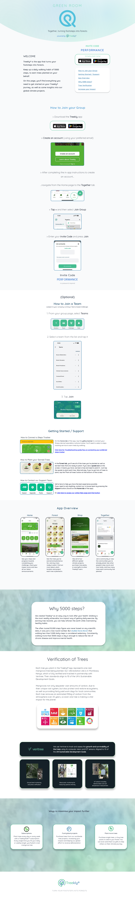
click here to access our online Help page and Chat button (78, 493)
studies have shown (79, 631)
